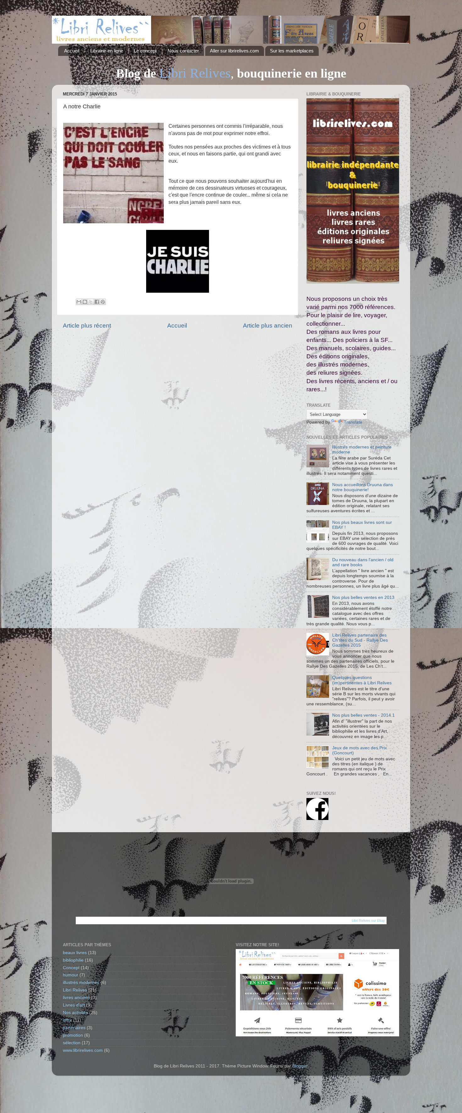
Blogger (299, 1066)
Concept (71, 967)
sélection (71, 1042)
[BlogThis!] (85, 302)
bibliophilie (73, 960)
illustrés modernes (81, 982)
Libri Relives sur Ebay (368, 920)
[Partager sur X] (91, 302)
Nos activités (75, 1012)
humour (70, 975)
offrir (67, 1020)
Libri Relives (75, 990)
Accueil (71, 50)
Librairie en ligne (106, 50)
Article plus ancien (267, 325)
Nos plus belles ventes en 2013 (363, 597)
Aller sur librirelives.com (234, 50)
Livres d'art (74, 1005)
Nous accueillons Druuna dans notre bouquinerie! (362, 487)
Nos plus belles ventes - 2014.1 (363, 715)
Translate (353, 422)
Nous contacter (183, 50)
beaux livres (75, 952)
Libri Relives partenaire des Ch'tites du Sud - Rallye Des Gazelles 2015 (360, 640)
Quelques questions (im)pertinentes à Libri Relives (362, 680)
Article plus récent (87, 325)
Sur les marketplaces (292, 50)
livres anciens (76, 997)
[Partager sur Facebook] (97, 302)
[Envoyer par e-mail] (79, 302)
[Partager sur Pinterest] (103, 302)
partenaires (74, 1027)
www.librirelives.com (83, 1050)
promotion (73, 1035)
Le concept (145, 50)
